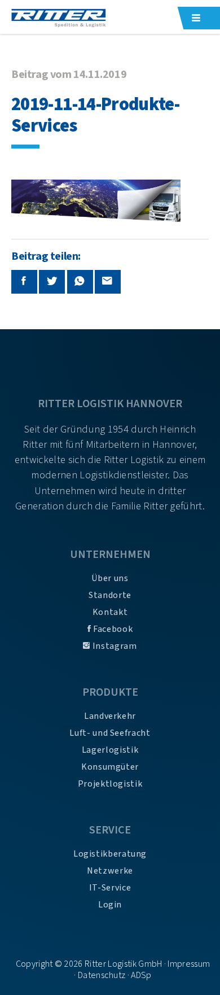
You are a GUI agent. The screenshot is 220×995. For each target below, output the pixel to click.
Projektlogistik (110, 783)
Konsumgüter (110, 767)
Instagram (113, 646)
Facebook (112, 629)
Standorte (110, 595)
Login (110, 904)
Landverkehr (110, 716)
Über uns (109, 578)
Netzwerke (110, 870)
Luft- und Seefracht (109, 733)
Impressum (189, 964)
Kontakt (110, 612)
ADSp (141, 975)
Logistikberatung (110, 853)
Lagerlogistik (110, 750)
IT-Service (110, 887)
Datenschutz (102, 975)
